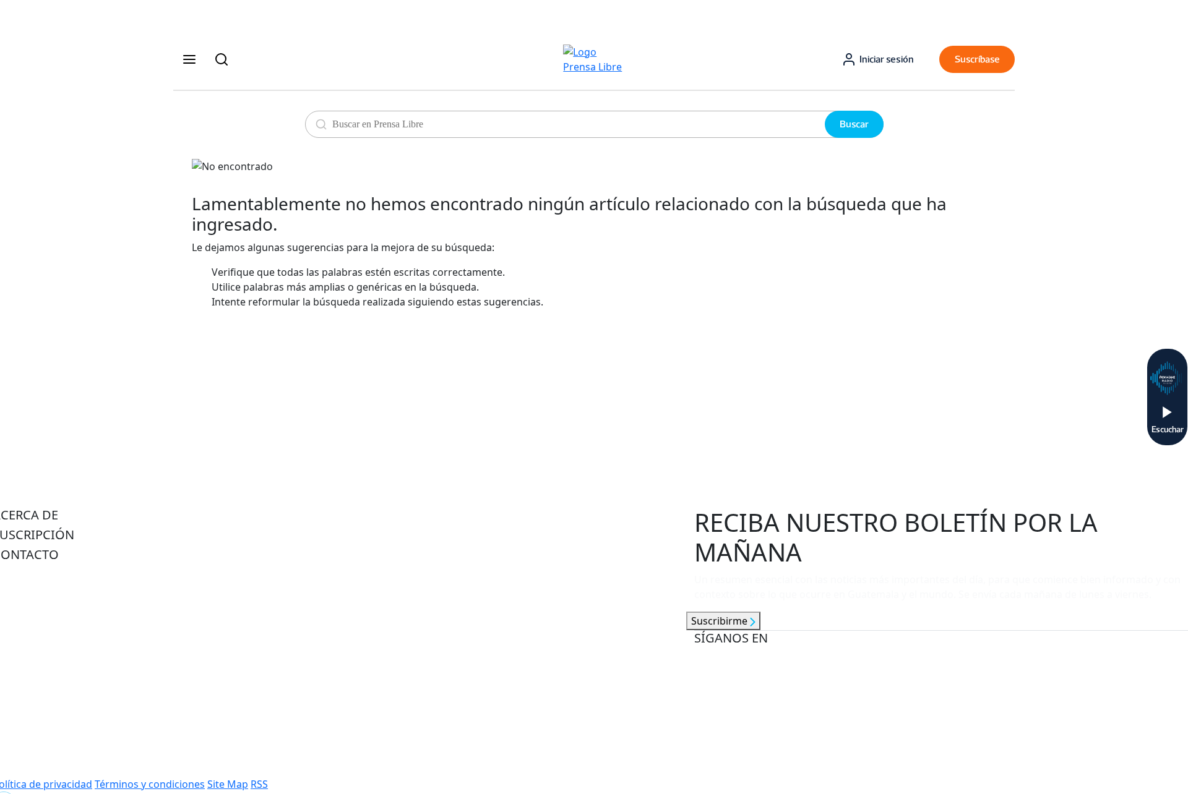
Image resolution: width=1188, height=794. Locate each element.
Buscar (854, 124)
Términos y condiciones (150, 784)
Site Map (227, 784)
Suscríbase (977, 59)
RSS (259, 784)
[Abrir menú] (189, 59)
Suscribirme (720, 621)
